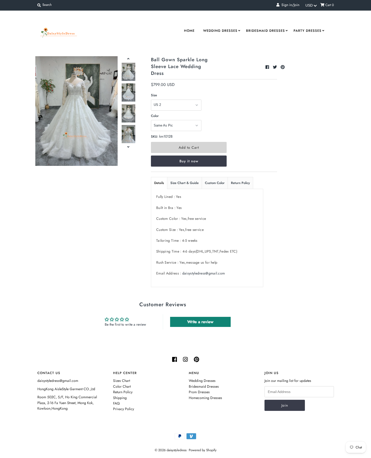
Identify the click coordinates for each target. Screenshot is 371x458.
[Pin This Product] (283, 67)
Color (155, 115)
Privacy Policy (123, 408)
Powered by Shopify (203, 450)
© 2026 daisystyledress (171, 450)
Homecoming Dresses (205, 397)
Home (189, 30)
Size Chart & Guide (184, 182)
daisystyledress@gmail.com (203, 273)
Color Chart (122, 386)
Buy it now (188, 161)
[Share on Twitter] (275, 67)
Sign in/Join (289, 4)
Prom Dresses (199, 391)
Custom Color (215, 182)
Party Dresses (308, 30)
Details (159, 182)
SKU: (154, 136)
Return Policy (240, 182)
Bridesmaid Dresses (265, 30)
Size (154, 95)
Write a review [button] (200, 322)
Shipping (120, 397)
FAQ (116, 403)
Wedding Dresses (220, 30)
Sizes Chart (121, 380)
